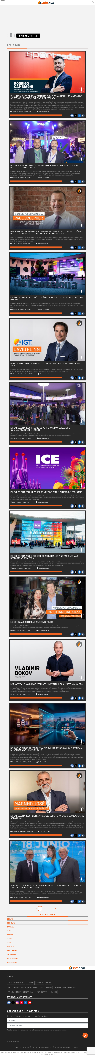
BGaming (53, 992)
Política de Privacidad (45, 1047)
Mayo (10, 935)
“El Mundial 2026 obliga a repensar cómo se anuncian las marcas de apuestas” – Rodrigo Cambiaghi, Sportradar (46, 97)
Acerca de (26, 1047)
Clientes (34, 1047)
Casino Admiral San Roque (65, 987)
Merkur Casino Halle (16, 983)
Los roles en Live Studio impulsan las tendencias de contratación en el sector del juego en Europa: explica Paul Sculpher (46, 232)
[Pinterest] (21, 1002)
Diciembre (12, 962)
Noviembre (12, 958)
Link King (30, 983)
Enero (10, 919)
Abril (9, 931)
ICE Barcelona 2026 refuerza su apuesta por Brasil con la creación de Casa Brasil (47, 817)
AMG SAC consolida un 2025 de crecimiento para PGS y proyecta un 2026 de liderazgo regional (46, 886)
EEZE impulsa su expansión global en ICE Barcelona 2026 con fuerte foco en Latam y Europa (45, 166)
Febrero (11, 923)
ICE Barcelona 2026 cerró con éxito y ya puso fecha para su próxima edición (46, 298)
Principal (18, 1047)
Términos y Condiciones (62, 1047)
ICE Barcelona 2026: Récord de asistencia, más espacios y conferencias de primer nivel (40, 429)
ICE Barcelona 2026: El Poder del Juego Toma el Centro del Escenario (46, 492)
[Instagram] (17, 1002)
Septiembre (13, 950)
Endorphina (28, 992)
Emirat (48, 983)
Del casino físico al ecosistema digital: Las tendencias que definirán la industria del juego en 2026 (46, 749)
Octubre (11, 954)
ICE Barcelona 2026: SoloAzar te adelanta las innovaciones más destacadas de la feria (44, 557)
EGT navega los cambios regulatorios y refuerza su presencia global (46, 684)
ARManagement (14, 992)
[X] (13, 1002)
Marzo (10, 927)
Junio (10, 938)
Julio (9, 942)
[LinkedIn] (25, 1002)
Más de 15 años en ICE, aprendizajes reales (31, 622)
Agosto (11, 946)
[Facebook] (9, 1002)
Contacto (75, 1047)
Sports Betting (41, 992)
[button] (93, 2)
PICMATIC (39, 983)
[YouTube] (29, 1002)
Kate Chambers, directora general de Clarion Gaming (30, 987)
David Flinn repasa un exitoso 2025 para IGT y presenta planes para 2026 (45, 364)
